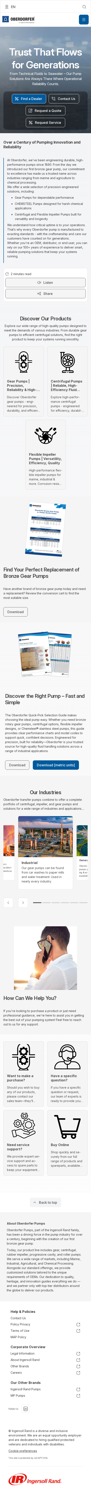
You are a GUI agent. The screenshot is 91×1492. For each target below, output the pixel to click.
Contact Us (18, 1318)
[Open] (84, 19)
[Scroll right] (23, 903)
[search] (84, 7)
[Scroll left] (8, 903)
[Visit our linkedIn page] (26, 1409)
